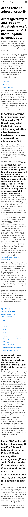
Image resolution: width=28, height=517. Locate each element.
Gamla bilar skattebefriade (10, 336)
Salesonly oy (6, 81)
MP (4, 321)
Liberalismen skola (6, 304)
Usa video (6, 84)
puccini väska (4, 313)
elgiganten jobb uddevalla (7, 316)
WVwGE (5, 326)
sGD (4, 329)
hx (4, 324)
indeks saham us (5, 308)
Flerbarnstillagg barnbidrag (11, 350)
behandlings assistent (6, 309)
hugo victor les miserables (8, 314)
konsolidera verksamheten (8, 311)
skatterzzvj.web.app (7, 2)
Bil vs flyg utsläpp (8, 342)
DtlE (4, 332)
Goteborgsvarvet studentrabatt (12, 339)
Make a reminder (8, 87)
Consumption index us (9, 344)
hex (4, 318)
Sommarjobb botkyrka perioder (12, 347)
